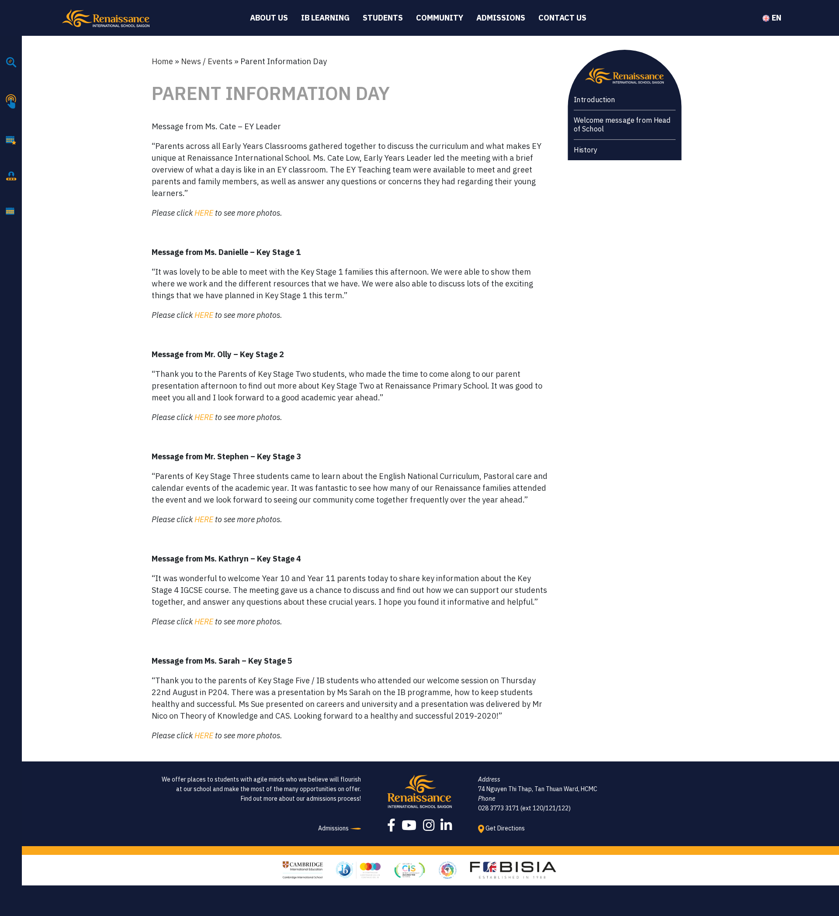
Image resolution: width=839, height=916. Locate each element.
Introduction (594, 99)
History (585, 150)
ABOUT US (269, 18)
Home (162, 61)
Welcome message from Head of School (621, 125)
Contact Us (562, 18)
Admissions (500, 18)
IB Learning (325, 18)
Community (439, 18)
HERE (203, 213)
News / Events (206, 61)
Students (383, 18)
